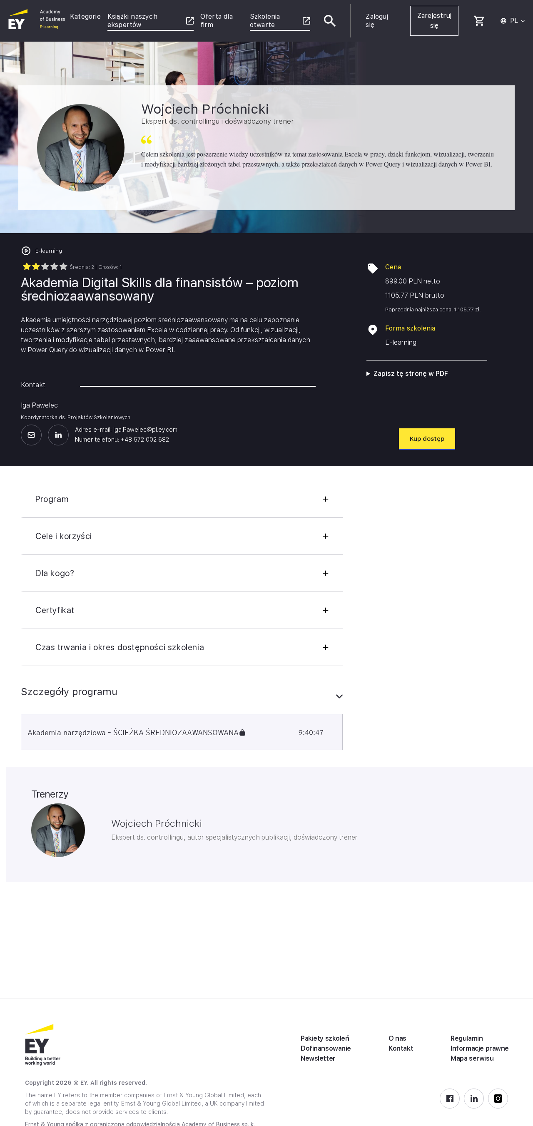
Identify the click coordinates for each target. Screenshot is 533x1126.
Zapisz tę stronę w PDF (411, 374)
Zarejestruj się (434, 21)
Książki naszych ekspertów (132, 20)
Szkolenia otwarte (265, 20)
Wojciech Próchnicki (156, 823)
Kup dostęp (427, 438)
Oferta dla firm (216, 20)
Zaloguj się (377, 20)
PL (514, 20)
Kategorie (85, 16)
